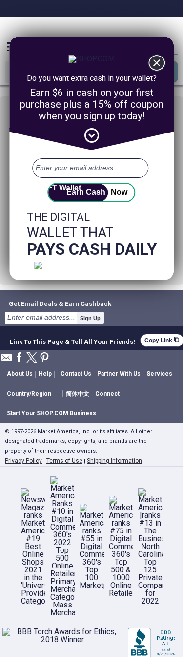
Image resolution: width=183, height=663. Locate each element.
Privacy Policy (23, 460)
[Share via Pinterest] (44, 358)
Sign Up (90, 318)
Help (45, 373)
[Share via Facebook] (19, 357)
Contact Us (76, 373)
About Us (20, 373)
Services (159, 373)
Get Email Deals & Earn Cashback (60, 303)
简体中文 (77, 393)
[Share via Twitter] (31, 358)
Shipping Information (114, 460)
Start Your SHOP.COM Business (51, 413)
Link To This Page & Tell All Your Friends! (72, 340)
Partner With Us (119, 373)
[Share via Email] (6, 360)
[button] (34, 393)
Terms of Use (64, 460)
